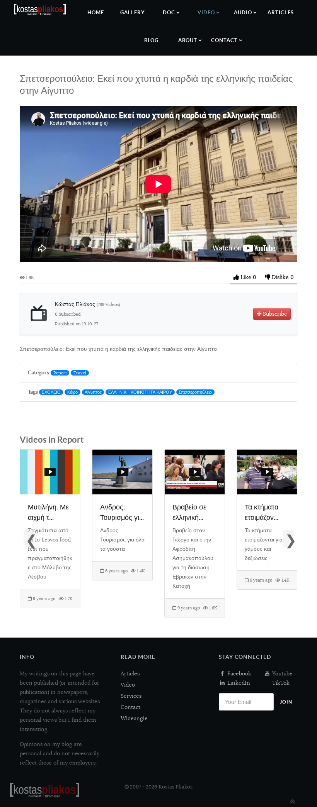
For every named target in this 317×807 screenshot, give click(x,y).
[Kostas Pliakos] (44, 790)
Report (60, 373)
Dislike (280, 277)
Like (245, 277)
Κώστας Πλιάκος (87, 304)
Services (131, 695)
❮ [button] (30, 539)
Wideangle (134, 718)
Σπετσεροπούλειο (195, 392)
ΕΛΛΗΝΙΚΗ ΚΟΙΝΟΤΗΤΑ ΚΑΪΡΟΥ (140, 392)
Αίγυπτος (93, 392)
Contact (130, 707)
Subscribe (274, 313)
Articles (130, 673)
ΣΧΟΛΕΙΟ (51, 392)
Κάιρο (72, 392)
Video (128, 684)
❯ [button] (289, 539)
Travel (79, 373)
